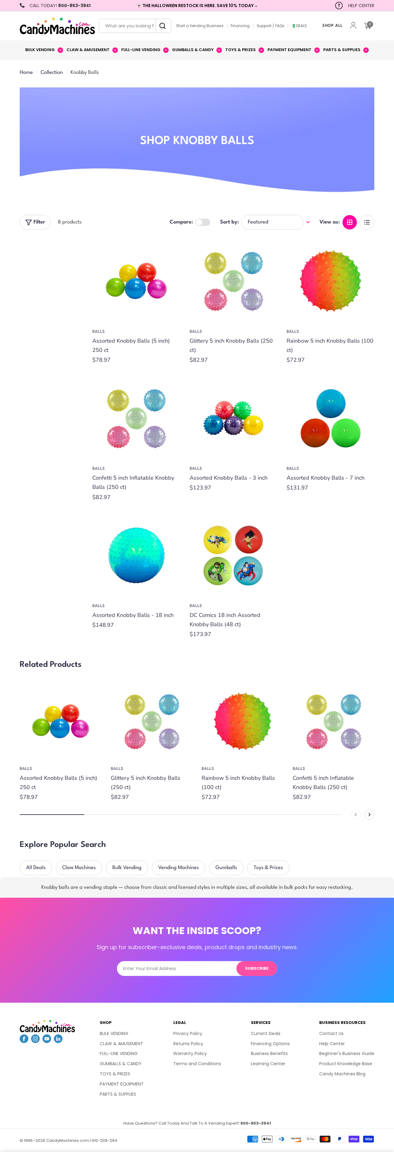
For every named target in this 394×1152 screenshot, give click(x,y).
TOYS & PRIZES (115, 1074)
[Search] (160, 26)
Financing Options (270, 1044)
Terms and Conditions (197, 1064)
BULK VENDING (114, 1033)
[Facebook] (24, 1041)
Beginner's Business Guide (346, 1053)
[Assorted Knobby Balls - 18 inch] (136, 555)
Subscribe (256, 968)
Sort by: (229, 222)
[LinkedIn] (58, 1041)
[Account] (353, 26)
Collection (52, 72)
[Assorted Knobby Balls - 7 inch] (330, 418)
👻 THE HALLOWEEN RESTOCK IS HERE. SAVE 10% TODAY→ (197, 5)
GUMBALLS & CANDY (121, 1064)
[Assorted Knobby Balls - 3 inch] (233, 418)
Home (26, 72)
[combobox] (135, 26)
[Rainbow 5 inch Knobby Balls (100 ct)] (330, 281)
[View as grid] (349, 222)
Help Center (332, 1044)
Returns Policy (188, 1044)
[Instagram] (35, 1041)
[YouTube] (46, 1041)
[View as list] (367, 222)
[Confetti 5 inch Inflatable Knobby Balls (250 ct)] (136, 418)
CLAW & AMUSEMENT (121, 1044)
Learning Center (268, 1064)
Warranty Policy (190, 1053)
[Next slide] (369, 815)
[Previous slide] (356, 815)
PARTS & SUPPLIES (118, 1094)
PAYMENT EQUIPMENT (122, 1084)
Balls (98, 332)
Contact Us (331, 1033)
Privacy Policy (187, 1033)
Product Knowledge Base (345, 1064)
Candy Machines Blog (342, 1074)
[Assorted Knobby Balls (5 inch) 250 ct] (136, 281)
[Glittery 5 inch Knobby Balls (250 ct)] (233, 281)
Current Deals (265, 1033)
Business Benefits (269, 1053)
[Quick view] (171, 250)
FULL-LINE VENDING (119, 1053)
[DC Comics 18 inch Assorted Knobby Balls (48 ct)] (233, 555)
